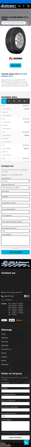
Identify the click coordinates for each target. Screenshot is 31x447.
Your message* (6, 234)
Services (4, 342)
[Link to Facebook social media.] (25, 296)
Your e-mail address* (8, 209)
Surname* (4, 196)
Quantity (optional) (7, 185)
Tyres (3, 334)
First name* (5, 191)
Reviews (4, 364)
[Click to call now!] (19, 6)
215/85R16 (26, 106)
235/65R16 (25, 132)
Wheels (4, 338)
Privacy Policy (23, 247)
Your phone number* (8, 203)
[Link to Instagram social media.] (28, 296)
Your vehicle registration (9, 407)
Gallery (4, 357)
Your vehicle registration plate (11, 222)
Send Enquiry (15, 252)
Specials (4, 345)
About (4, 353)
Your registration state (9, 228)
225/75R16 (26, 119)
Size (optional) (6, 178)
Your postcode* (6, 215)
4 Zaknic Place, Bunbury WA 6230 (12, 292)
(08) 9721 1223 (8, 296)
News (3, 361)
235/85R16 (25, 145)
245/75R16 (26, 158)
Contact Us (6, 349)
